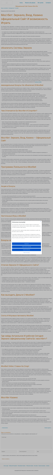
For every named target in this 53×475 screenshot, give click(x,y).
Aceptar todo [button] (26, 243)
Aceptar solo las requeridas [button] (26, 246)
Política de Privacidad (26, 252)
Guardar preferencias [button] (26, 249)
